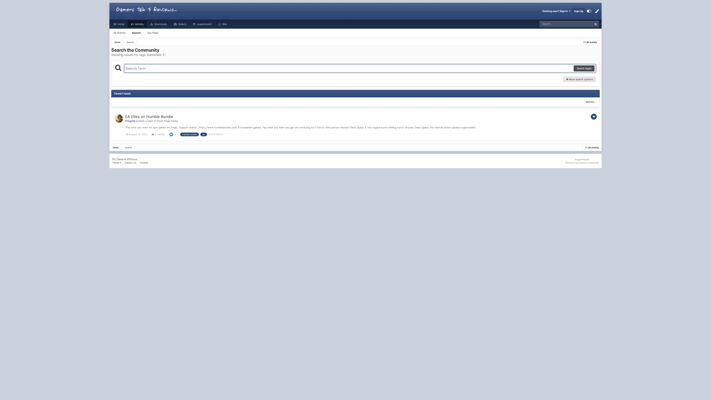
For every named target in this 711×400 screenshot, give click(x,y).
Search (136, 32)
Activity (139, 24)
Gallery (181, 24)
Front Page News (167, 120)
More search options (580, 79)
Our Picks (152, 32)
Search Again (584, 68)
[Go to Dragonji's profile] (119, 118)
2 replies (159, 134)
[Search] (595, 24)
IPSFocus (132, 159)
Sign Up (578, 11)
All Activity (120, 32)
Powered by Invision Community (582, 162)
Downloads (160, 24)
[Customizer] (589, 11)
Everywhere (581, 24)
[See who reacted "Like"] (171, 134)
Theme (116, 162)
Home (120, 24)
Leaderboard (203, 24)
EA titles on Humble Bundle (149, 116)
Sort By (590, 102)
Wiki (224, 24)
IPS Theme (117, 159)
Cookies (144, 162)
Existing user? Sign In (556, 11)
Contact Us (130, 162)
